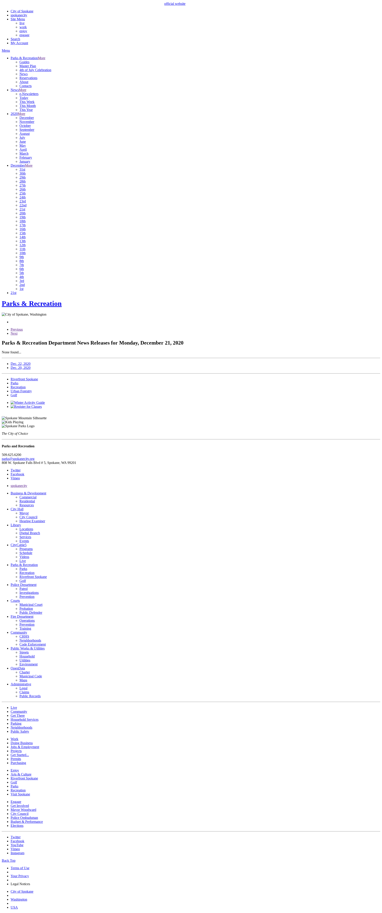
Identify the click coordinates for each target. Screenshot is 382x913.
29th (22, 177)
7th (21, 265)
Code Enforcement (32, 644)
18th (22, 221)
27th (22, 185)
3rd (21, 281)
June (22, 141)
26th (22, 189)
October (25, 126)
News (23, 74)
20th (22, 213)
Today (23, 98)
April (23, 149)
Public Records (30, 696)
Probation (26, 608)
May (22, 145)
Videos (24, 557)
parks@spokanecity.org (18, 459)
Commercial (27, 497)
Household (27, 656)
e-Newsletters (28, 94)
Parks (23, 569)
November (26, 122)
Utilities (24, 660)
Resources (26, 505)
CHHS (24, 636)
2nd (22, 285)
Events (24, 541)
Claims (24, 692)
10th (22, 253)
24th (22, 197)
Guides (24, 62)
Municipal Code (30, 676)
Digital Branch (29, 533)
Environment (28, 664)
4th (21, 277)
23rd (22, 201)
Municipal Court (30, 604)
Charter (24, 672)
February (25, 157)
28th (22, 181)
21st (22, 209)
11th (22, 249)
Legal (23, 688)
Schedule (25, 553)
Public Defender (30, 612)
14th (22, 237)
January (24, 161)
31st (22, 169)
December (26, 118)
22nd (23, 205)
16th (22, 229)
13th (22, 241)
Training (25, 628)
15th (22, 233)
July (22, 137)
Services (25, 537)
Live (22, 561)
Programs (26, 549)
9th (21, 257)
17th (22, 225)
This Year (26, 110)
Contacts (25, 86)
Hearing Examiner (32, 521)
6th (21, 269)
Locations (26, 529)
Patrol (23, 589)
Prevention (26, 597)
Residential (27, 501)
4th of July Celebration (35, 70)
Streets (24, 652)
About (23, 82)
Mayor (24, 513)
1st (21, 289)
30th (22, 173)
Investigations (29, 593)
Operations (27, 620)
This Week (26, 102)
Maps (23, 680)
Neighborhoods (30, 640)
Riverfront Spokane (33, 577)
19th (22, 217)
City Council (28, 517)
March (24, 153)
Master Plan (27, 66)
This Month (27, 106)
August (24, 133)
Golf (22, 581)
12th (22, 245)
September (26, 130)
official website (174, 4)
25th (22, 193)
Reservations (28, 78)
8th (21, 261)
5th (21, 273)
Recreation (26, 573)
